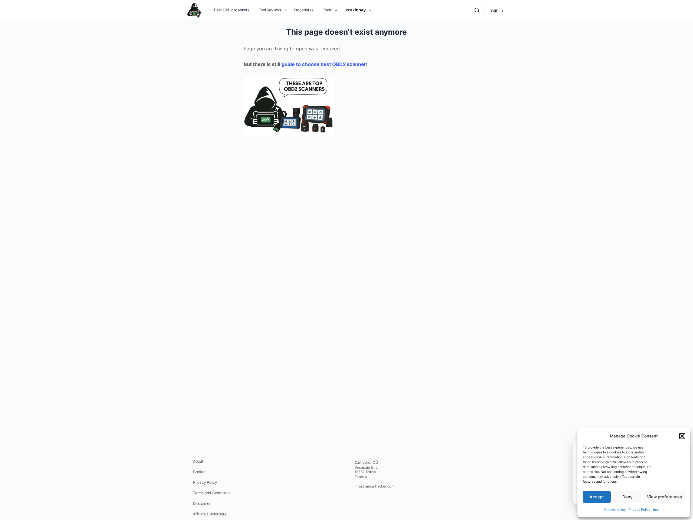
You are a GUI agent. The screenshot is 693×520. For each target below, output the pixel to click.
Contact (200, 471)
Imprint (658, 510)
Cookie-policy (615, 510)
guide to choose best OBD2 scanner (324, 64)
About (198, 461)
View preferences (664, 496)
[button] (682, 436)
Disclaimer (202, 503)
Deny (627, 496)
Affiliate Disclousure (210, 514)
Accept (597, 496)
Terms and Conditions (211, 492)
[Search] (477, 10)
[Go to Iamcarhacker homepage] (194, 10)
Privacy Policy (639, 510)
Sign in (496, 10)
